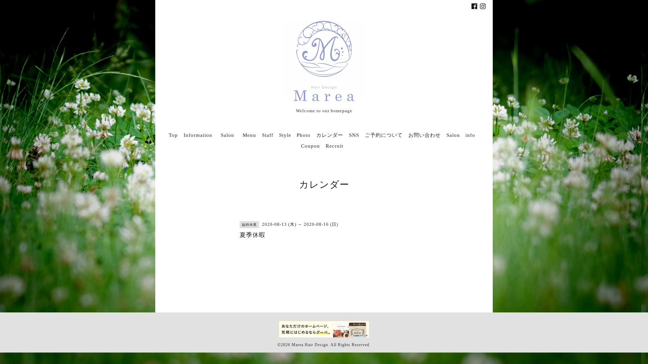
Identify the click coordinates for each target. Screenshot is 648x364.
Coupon (310, 146)
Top (173, 135)
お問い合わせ (424, 135)
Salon (230, 135)
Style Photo (294, 135)
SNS (354, 135)
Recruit (334, 146)
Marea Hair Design (310, 344)
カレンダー (329, 135)
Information (198, 135)
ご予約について (384, 135)
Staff (267, 135)
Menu (249, 135)
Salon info (461, 135)
